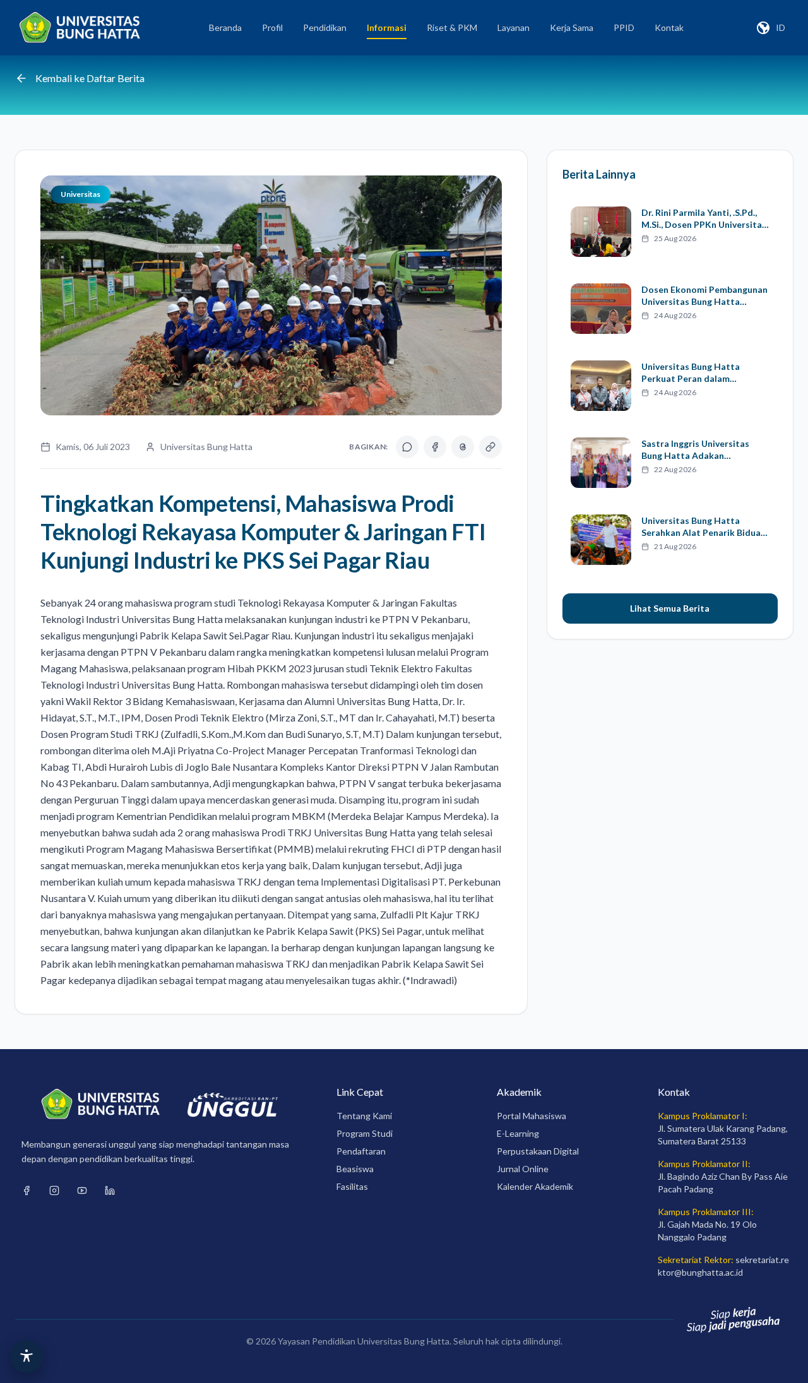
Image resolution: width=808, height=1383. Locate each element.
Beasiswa (355, 1168)
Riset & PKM (452, 27)
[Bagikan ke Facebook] (435, 447)
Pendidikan (325, 27)
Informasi (387, 27)
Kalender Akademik (535, 1186)
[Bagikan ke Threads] (462, 447)
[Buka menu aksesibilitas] (26, 1356)
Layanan (513, 27)
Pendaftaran (361, 1151)
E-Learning (518, 1133)
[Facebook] (26, 1190)
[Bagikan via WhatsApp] (407, 447)
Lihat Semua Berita (670, 608)
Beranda (225, 27)
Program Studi (364, 1133)
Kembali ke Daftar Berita (90, 78)
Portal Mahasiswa (531, 1115)
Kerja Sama (571, 27)
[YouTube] (82, 1190)
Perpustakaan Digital (538, 1151)
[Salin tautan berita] (490, 447)
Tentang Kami (364, 1115)
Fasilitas (352, 1186)
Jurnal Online (523, 1168)
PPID (624, 27)
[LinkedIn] (109, 1190)
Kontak (669, 27)
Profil (272, 27)
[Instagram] (54, 1190)
